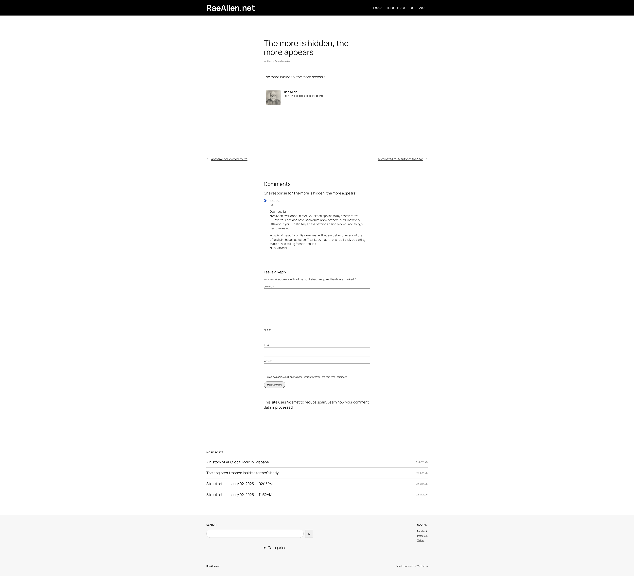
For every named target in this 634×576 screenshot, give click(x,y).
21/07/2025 (422, 462)
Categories (277, 547)
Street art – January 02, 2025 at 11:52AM (239, 495)
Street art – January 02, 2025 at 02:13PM (239, 484)
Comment (270, 286)
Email (267, 345)
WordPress (422, 566)
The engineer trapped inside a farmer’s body (242, 473)
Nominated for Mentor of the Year (400, 159)
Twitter (420, 540)
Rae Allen (279, 61)
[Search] (309, 534)
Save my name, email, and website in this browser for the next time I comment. (307, 376)
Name (267, 329)
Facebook (422, 531)
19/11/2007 (275, 200)
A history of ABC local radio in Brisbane (237, 462)
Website (268, 361)
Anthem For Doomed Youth (229, 159)
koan (289, 61)
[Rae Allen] (273, 103)
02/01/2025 (422, 483)
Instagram (422, 535)
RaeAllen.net (230, 7)
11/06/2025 (422, 472)
